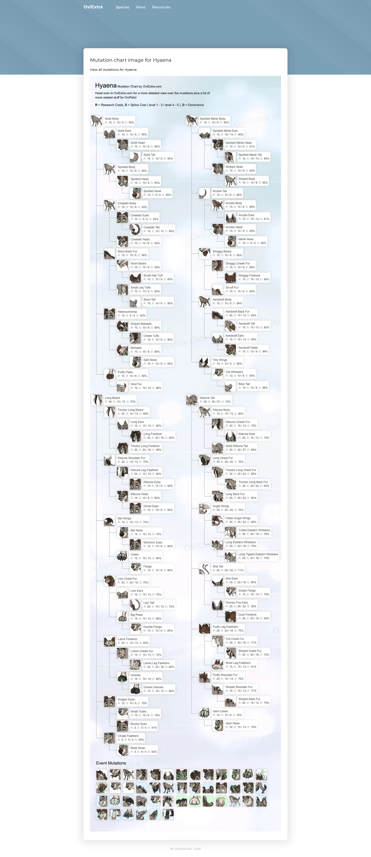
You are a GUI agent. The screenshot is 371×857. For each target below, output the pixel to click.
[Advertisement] (185, 24)
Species (122, 7)
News (141, 7)
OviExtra (93, 6)
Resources (161, 7)
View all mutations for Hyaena (113, 70)
